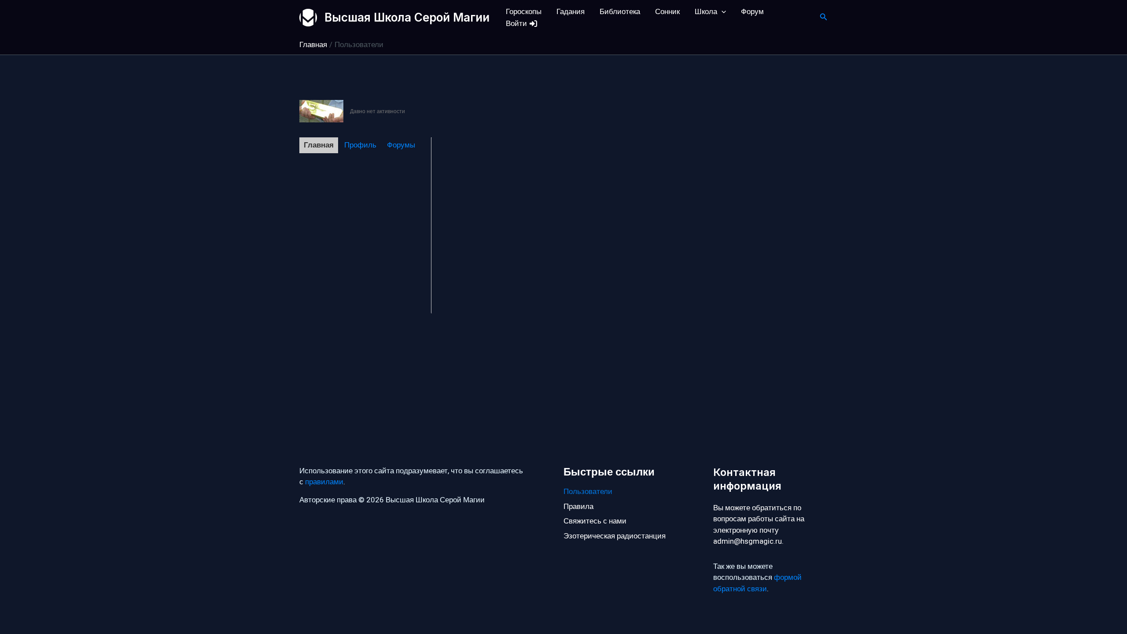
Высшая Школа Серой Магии (407, 17)
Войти (517, 23)
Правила (578, 506)
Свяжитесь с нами (595, 521)
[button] (721, 12)
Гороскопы (523, 11)
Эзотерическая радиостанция (615, 536)
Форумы (401, 145)
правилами (324, 481)
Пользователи (588, 491)
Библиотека (620, 11)
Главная (319, 145)
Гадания (570, 11)
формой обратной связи (757, 583)
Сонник (667, 11)
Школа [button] (706, 11)
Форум (752, 11)
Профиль (360, 145)
